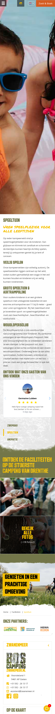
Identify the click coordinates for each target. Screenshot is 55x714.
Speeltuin (12, 432)
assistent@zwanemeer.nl (22, 691)
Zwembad (12, 425)
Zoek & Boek (45, 3)
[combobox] (31, 3)
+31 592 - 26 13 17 (19, 683)
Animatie (12, 439)
